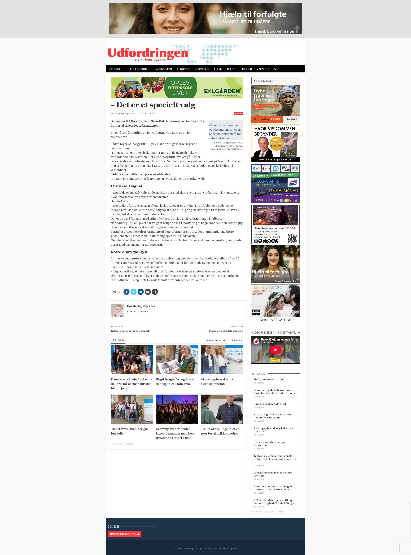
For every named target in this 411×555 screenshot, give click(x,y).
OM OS (231, 69)
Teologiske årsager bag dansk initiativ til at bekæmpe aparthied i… (275, 459)
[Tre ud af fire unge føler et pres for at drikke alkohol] (222, 409)
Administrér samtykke (124, 534)
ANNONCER (183, 69)
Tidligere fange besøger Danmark (130, 330)
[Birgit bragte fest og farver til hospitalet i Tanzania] (177, 359)
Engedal (233, 548)
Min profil (263, 69)
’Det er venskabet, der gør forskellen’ (270, 443)
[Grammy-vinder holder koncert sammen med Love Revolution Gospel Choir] (177, 409)
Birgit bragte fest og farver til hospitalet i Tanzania (272, 416)
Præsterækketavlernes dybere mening (273, 474)
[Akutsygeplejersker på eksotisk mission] (222, 359)
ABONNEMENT (164, 69)
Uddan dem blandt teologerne (226, 330)
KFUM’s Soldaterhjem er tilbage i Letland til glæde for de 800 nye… (275, 502)
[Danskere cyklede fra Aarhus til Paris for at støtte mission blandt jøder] (132, 359)
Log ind (247, 69)
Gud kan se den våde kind (270, 404)
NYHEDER (114, 69)
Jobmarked (202, 69)
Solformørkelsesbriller (268, 379)
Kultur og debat (138, 69)
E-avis (218, 69)
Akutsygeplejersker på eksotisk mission (273, 430)
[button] (275, 70)
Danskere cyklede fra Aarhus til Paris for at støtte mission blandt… (276, 391)
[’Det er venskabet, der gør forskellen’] (132, 409)
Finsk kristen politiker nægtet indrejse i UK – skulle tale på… (273, 488)
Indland (238, 113)
